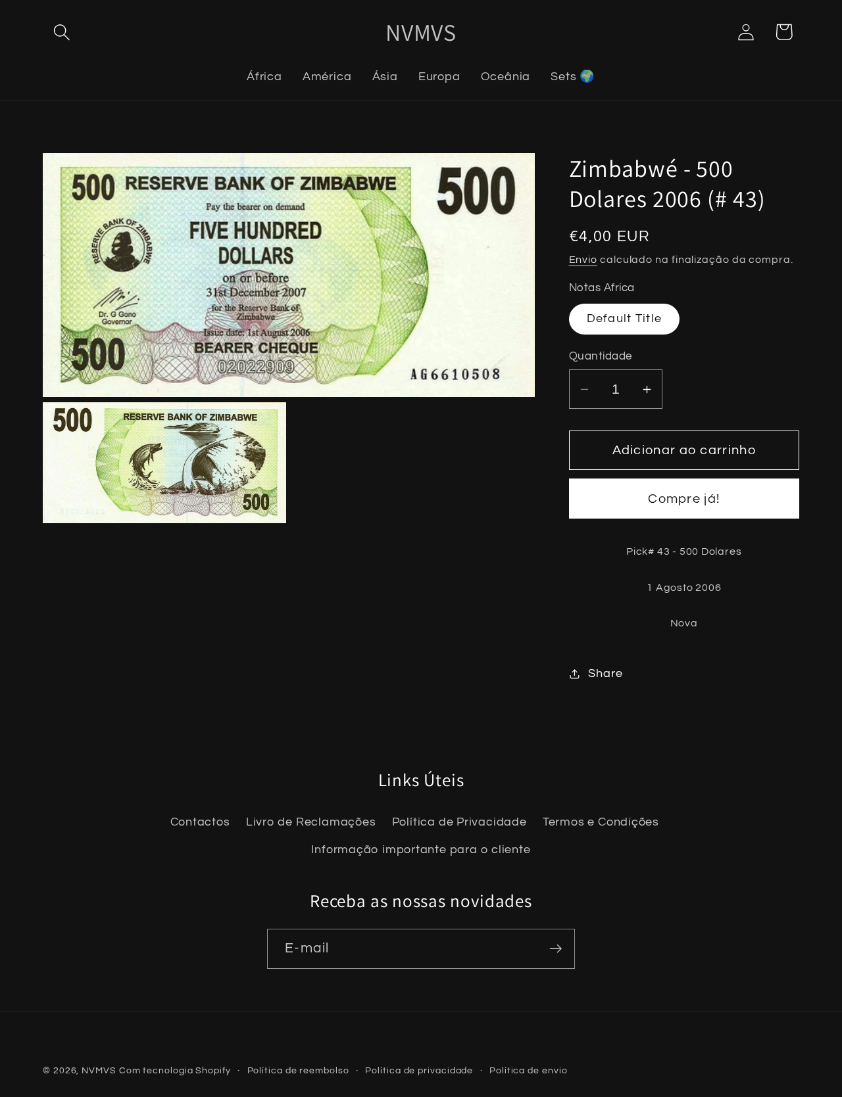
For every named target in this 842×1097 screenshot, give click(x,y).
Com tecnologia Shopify (175, 1070)
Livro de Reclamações (311, 822)
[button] (61, 32)
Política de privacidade (419, 1070)
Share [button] (605, 673)
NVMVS (99, 1070)
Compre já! (684, 498)
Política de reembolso (298, 1070)
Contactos (200, 822)
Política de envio (528, 1070)
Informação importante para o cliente (420, 849)
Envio (583, 259)
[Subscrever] (555, 949)
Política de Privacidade (459, 822)
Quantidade (600, 356)
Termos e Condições (601, 822)
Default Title (624, 318)
